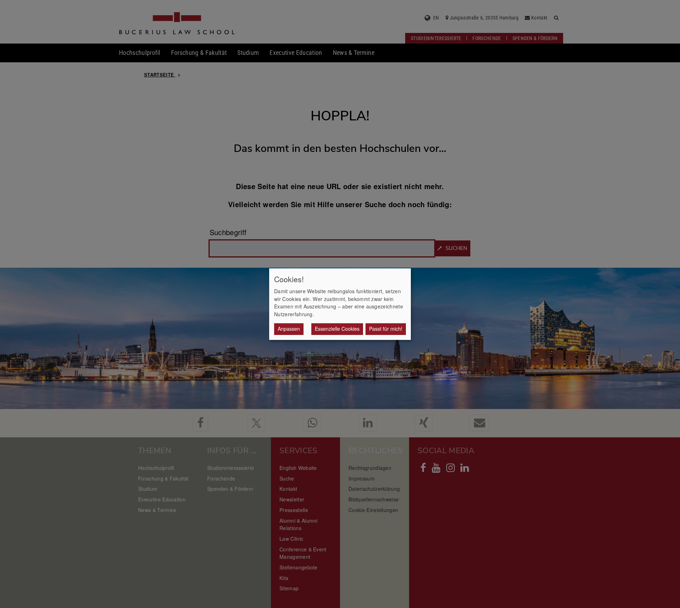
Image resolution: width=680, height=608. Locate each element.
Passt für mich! (385, 328)
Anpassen (289, 328)
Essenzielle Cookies (337, 328)
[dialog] (340, 304)
